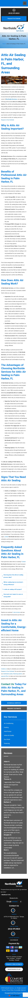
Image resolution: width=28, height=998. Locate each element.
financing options (17, 673)
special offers (5, 676)
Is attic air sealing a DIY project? (13, 589)
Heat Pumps (7, 731)
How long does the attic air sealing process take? (13, 576)
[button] (25, 3)
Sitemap (4, 990)
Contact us (4, 669)
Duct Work (7, 739)
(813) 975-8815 (14, 13)
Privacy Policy (10, 990)
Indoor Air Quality (9, 735)
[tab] (14, 576)
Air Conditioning (8, 723)
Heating (6, 727)
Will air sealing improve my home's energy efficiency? (13, 583)
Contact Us (8, 684)
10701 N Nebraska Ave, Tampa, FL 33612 (14, 917)
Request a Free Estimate (7, 120)
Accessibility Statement (20, 990)
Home (4, 43)
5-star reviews (16, 612)
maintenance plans (8, 673)
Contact (24, 561)
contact (6, 536)
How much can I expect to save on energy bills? (13, 595)
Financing (7, 743)
